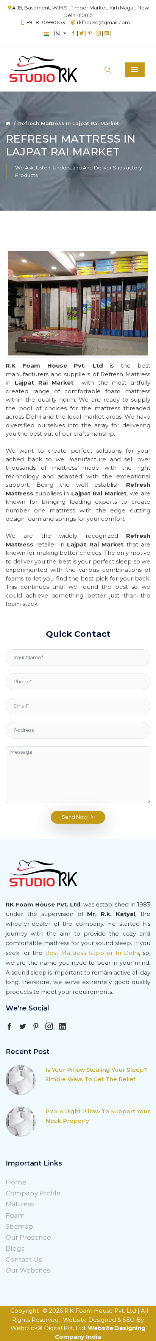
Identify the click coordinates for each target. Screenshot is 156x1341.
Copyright (24, 1310)
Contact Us (24, 1259)
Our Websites (28, 1270)
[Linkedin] (106, 36)
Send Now (75, 817)
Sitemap (19, 1226)
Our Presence (28, 1237)
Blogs (15, 1248)
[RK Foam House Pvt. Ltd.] (30, 70)
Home (16, 1182)
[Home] (8, 123)
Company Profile (33, 1193)
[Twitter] (81, 36)
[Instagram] (98, 36)
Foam (15, 1215)
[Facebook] (73, 36)
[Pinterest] (89, 36)
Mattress (20, 1204)
